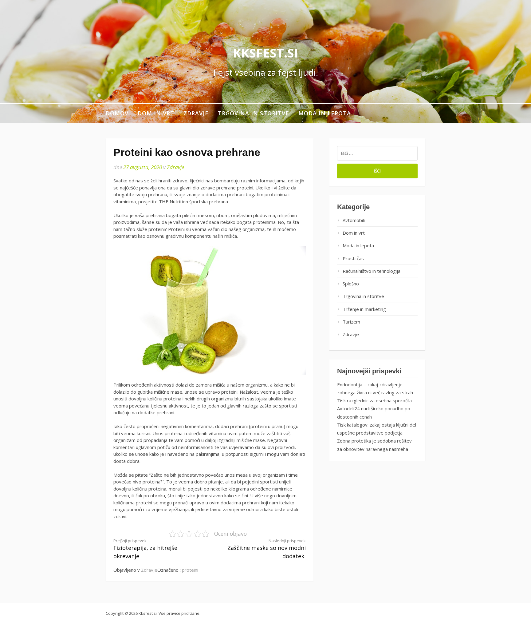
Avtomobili (354, 220)
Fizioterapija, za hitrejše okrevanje (145, 549)
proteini (190, 570)
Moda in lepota (324, 113)
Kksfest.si (265, 52)
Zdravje (196, 113)
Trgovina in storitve (253, 113)
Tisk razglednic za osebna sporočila (374, 400)
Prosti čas (353, 258)
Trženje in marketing (364, 309)
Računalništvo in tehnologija (371, 271)
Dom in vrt (156, 113)
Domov (117, 113)
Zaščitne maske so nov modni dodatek (266, 549)
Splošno (351, 283)
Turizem (351, 322)
